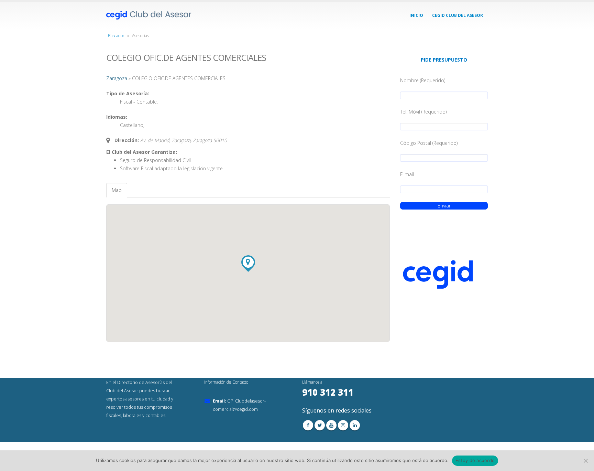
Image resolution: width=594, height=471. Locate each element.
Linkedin (355, 425)
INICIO (416, 15)
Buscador (116, 36)
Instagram (343, 425)
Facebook (308, 425)
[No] (585, 460)
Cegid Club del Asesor (457, 15)
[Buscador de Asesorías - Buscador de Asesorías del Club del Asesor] (149, 15)
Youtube (331, 425)
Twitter (320, 425)
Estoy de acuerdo (475, 460)
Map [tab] (117, 190)
